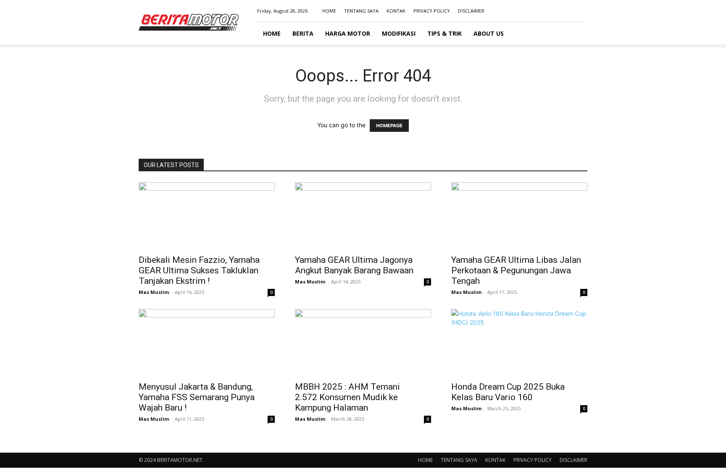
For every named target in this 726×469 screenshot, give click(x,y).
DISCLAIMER (471, 11)
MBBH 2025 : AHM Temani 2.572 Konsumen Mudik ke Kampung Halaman (347, 397)
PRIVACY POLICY (431, 11)
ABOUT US (488, 33)
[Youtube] (581, 11)
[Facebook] (539, 11)
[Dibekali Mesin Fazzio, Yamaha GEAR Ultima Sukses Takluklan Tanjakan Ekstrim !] (207, 215)
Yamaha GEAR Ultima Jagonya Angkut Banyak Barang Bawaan (354, 265)
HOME (329, 11)
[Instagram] (553, 11)
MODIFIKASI (399, 33)
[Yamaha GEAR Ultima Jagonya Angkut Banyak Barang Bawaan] (363, 215)
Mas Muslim (154, 292)
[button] (577, 34)
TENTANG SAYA (361, 11)
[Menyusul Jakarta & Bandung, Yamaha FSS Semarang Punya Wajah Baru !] (207, 342)
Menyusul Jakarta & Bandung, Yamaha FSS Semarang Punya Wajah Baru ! (197, 397)
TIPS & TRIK (444, 33)
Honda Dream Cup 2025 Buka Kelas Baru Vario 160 (508, 392)
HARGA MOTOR (347, 33)
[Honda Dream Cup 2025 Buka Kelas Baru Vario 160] (519, 342)
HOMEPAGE (389, 125)
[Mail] (567, 11)
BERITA (302, 33)
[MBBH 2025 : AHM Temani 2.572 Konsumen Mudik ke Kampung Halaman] (363, 342)
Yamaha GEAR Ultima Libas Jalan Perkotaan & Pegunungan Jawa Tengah (516, 270)
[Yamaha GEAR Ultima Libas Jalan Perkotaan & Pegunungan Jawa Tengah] (519, 215)
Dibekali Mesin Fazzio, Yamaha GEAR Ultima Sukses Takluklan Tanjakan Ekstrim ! (199, 270)
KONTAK (396, 11)
